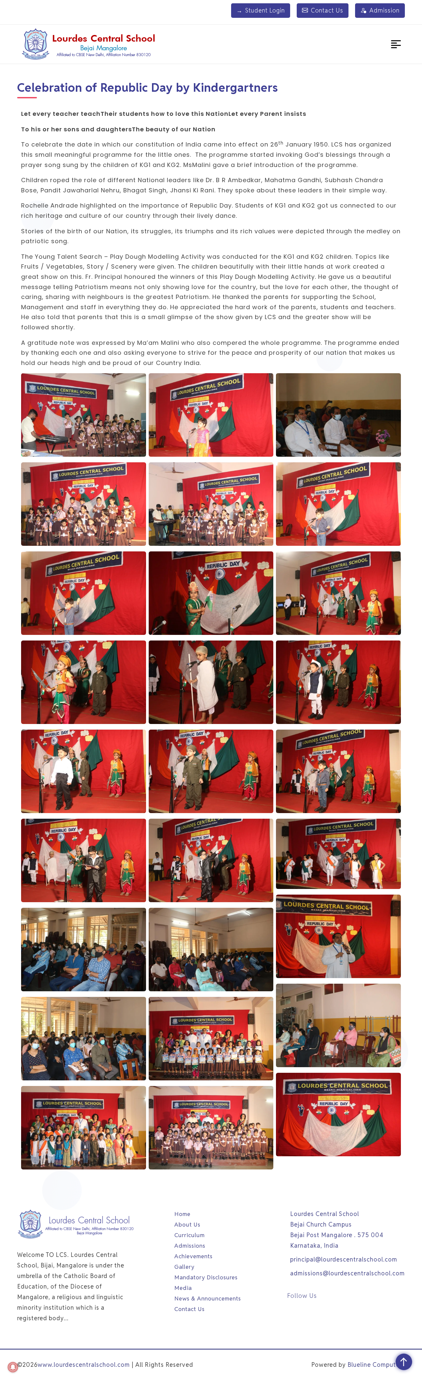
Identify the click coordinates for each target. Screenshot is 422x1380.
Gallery (184, 1266)
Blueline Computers (376, 1364)
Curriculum (189, 1235)
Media (183, 1288)
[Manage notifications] (13, 1367)
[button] (396, 44)
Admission (384, 10)
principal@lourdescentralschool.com (343, 1259)
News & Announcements (207, 1298)
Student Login (260, 10)
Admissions (189, 1245)
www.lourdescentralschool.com (84, 1364)
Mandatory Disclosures (206, 1277)
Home (182, 1214)
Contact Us (327, 10)
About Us (187, 1224)
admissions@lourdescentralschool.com (347, 1273)
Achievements (193, 1256)
